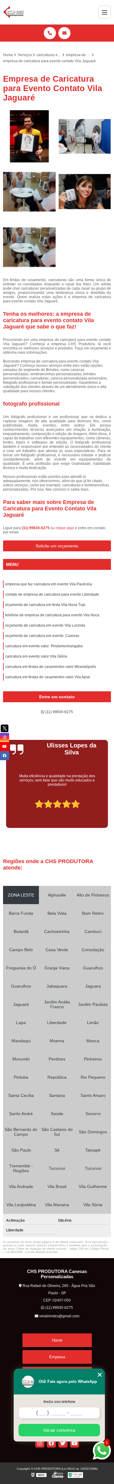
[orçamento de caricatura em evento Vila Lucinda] (85, 136)
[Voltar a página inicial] (13, 12)
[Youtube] (74, 1443)
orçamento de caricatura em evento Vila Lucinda (45, 625)
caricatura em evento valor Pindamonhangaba (44, 646)
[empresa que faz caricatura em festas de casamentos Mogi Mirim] (29, 191)
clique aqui (65, 528)
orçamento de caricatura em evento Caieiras (42, 636)
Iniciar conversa (59, 1430)
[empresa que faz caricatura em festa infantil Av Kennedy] (85, 191)
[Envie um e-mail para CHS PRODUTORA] (64, 33)
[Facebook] (51, 1443)
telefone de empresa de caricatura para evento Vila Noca (52, 615)
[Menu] (104, 12)
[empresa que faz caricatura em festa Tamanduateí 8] (29, 247)
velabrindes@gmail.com (58, 1316)
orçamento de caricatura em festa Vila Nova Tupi (45, 605)
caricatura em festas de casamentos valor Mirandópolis (50, 667)
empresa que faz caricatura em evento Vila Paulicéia (48, 584)
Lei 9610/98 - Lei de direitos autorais (31, 1252)
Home (57, 1340)
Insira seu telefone (59, 1402)
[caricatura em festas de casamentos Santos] (29, 136)
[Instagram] (39, 1443)
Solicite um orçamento (57, 545)
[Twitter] (62, 1443)
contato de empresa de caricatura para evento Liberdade (52, 594)
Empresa (57, 1357)
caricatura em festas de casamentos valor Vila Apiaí (47, 677)
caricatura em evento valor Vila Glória (36, 656)
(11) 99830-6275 (36, 528)
